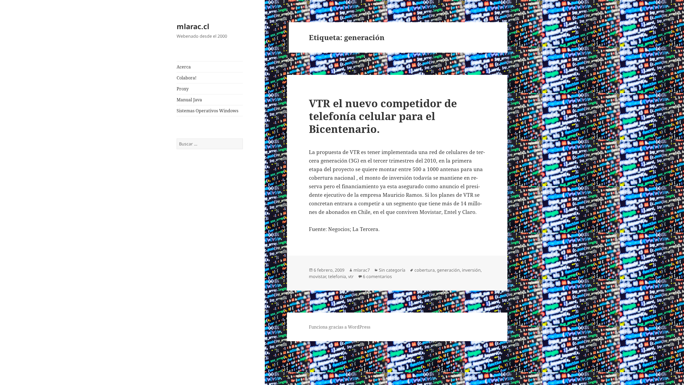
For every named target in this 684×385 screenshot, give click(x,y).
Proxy (183, 89)
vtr (351, 276)
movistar (317, 276)
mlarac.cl (193, 26)
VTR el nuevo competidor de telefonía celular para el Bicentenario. (383, 116)
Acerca (184, 67)
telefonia (337, 276)
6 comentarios (377, 276)
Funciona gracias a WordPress (339, 327)
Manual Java (189, 100)
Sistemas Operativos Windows (207, 111)
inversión (471, 270)
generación (448, 270)
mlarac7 (361, 270)
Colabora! (186, 78)
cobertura (424, 270)
